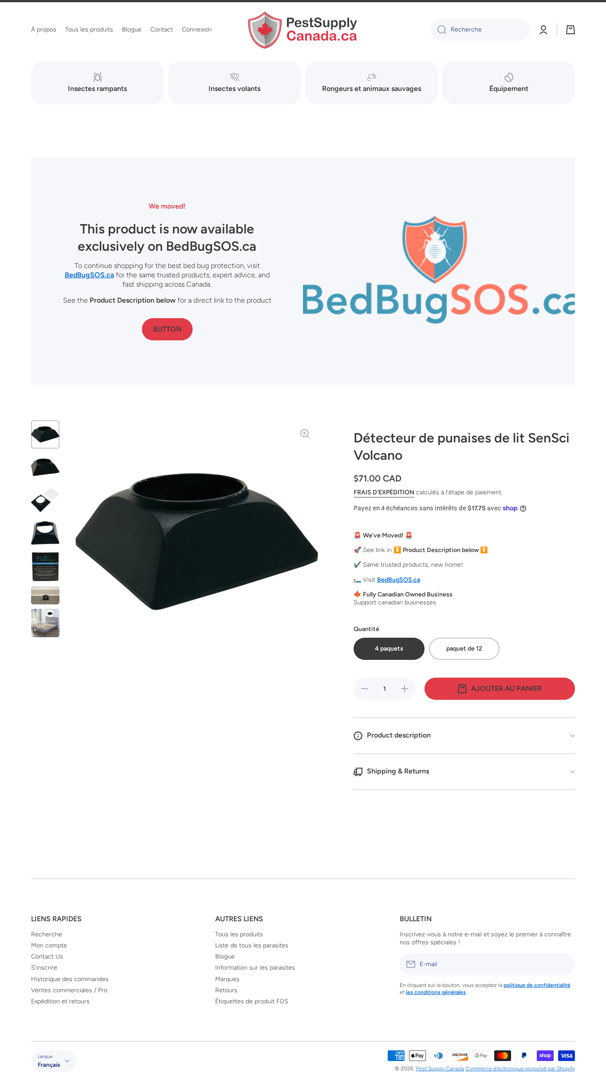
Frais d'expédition (384, 492)
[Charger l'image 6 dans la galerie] (45, 595)
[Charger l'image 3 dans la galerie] (45, 500)
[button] (570, 29)
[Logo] (303, 30)
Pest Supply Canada (440, 1068)
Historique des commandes (70, 979)
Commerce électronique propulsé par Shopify (520, 1068)
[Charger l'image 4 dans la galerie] (45, 533)
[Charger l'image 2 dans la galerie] (45, 467)
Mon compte (49, 945)
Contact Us (47, 956)
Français (49, 1064)
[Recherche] (438, 30)
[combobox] (480, 30)
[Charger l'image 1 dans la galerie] (45, 434)
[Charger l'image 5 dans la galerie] (45, 566)
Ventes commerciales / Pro (69, 990)
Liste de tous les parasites (251, 945)
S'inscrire (44, 967)
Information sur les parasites (255, 967)
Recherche (46, 934)
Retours (226, 990)
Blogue (225, 956)
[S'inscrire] (564, 964)
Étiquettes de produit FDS (251, 1001)
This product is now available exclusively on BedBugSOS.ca (167, 237)
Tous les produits (239, 934)
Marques (227, 979)
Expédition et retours (60, 1001)
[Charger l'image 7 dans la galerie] (45, 623)
